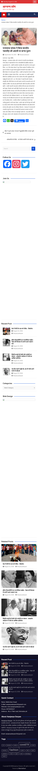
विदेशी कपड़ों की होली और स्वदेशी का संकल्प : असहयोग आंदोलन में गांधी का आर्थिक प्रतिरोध (22, 356)
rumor (11, 753)
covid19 (24, 744)
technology (27, 753)
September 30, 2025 (10, 54)
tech (22, 753)
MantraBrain (22, 768)
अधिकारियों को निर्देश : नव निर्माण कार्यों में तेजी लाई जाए (20, 139)
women (4, 756)
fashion (13, 749)
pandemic (5, 753)
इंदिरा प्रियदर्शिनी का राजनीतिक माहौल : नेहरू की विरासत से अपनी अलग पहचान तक (23, 342)
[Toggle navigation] (8, 14)
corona (15, 745)
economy (4, 750)
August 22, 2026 (18, 331)
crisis (33, 745)
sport (16, 753)
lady (28, 750)
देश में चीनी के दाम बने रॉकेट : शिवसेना (22, 328)
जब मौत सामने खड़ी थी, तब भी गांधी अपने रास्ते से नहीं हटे (18, 647)
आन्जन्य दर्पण (9, 6)
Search (33, 149)
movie (33, 750)
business (9, 745)
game (22, 750)
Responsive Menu (35, 1)
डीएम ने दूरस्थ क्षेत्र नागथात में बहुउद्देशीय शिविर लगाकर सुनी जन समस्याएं (19, 132)
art (3, 745)
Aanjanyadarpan (24, 54)
